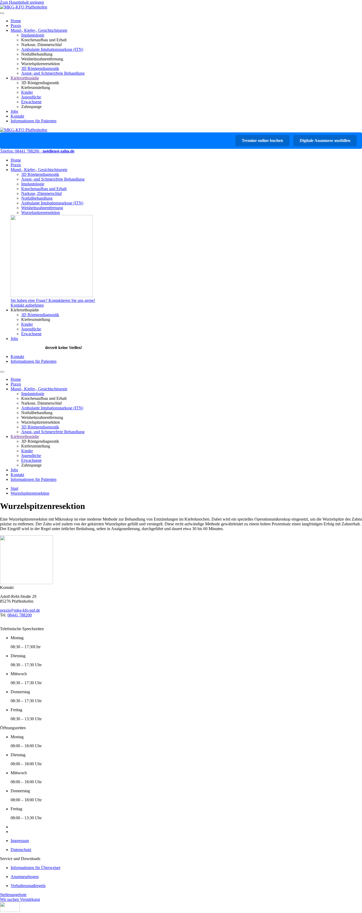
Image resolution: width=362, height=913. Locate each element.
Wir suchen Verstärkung (20, 899)
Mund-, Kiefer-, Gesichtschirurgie (39, 30)
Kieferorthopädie (25, 78)
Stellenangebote (13, 894)
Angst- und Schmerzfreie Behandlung (53, 73)
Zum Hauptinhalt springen (22, 2)
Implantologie (32, 35)
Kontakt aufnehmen (27, 305)
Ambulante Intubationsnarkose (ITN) (52, 49)
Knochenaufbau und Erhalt (44, 188)
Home (16, 21)
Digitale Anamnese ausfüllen (325, 140)
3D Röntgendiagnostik (40, 68)
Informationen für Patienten (33, 121)
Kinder (27, 92)
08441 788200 (19, 615)
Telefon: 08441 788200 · (21, 151)
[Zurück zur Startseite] (23, 7)
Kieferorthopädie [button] (25, 310)
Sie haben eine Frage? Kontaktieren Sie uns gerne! (53, 300)
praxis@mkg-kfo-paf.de (20, 610)
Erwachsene (31, 102)
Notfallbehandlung (36, 198)
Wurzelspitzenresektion (40, 212)
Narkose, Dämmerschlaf (41, 193)
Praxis (16, 25)
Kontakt (17, 116)
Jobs (14, 111)
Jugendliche (31, 97)
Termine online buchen (262, 140)
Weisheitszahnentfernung (42, 207)
